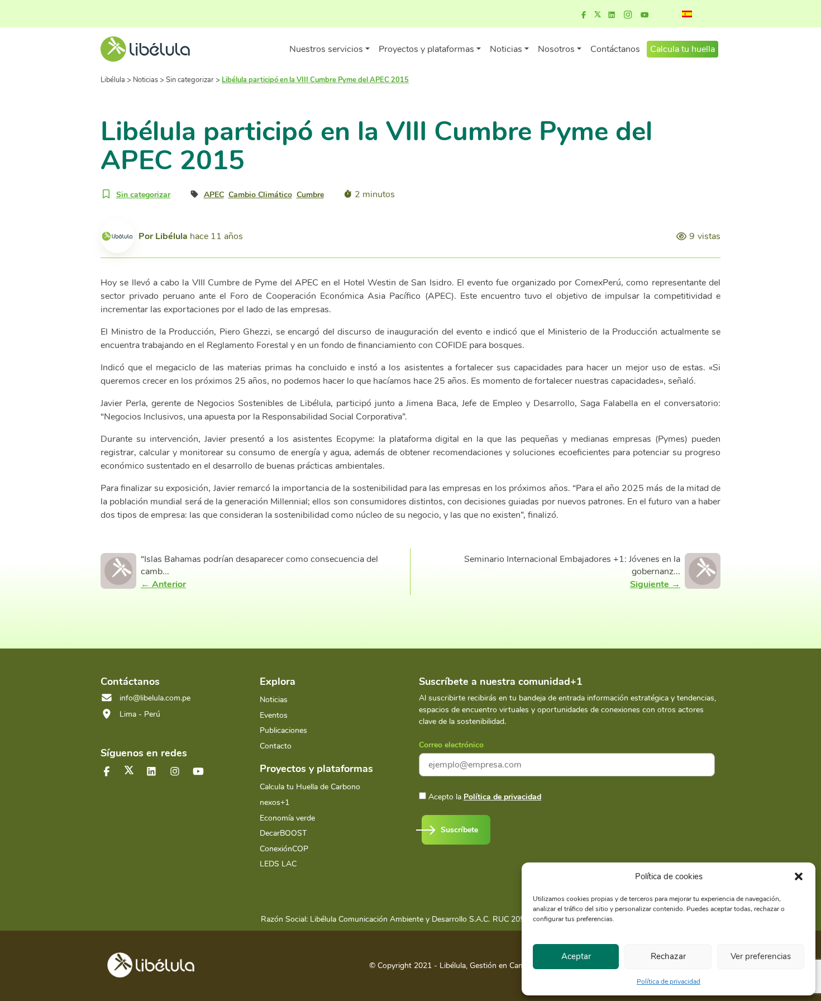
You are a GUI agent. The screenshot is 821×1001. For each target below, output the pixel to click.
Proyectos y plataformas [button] (426, 49)
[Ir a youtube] (644, 15)
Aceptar (576, 956)
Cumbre (310, 194)
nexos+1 (274, 802)
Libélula (171, 236)
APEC (214, 194)
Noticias (274, 699)
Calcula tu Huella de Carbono (310, 786)
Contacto (276, 746)
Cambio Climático (260, 194)
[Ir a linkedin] (611, 15)
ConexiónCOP (284, 848)
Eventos (274, 715)
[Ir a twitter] (129, 770)
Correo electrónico (451, 745)
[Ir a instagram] (627, 15)
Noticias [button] (506, 49)
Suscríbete (459, 829)
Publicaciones (283, 730)
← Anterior (163, 584)
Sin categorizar (143, 194)
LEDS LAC (278, 864)
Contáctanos (615, 49)
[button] (798, 876)
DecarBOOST (283, 833)
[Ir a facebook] (583, 15)
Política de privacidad (668, 981)
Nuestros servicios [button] (326, 49)
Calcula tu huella (682, 49)
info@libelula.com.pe (155, 698)
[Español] (687, 14)
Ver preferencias (761, 956)
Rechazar (668, 956)
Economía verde (287, 818)
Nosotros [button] (556, 49)
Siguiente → (655, 584)
